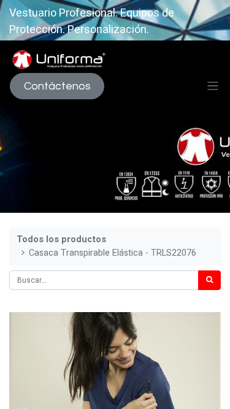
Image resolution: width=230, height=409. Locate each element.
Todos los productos (61, 239)
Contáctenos (57, 86)
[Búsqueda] (209, 280)
